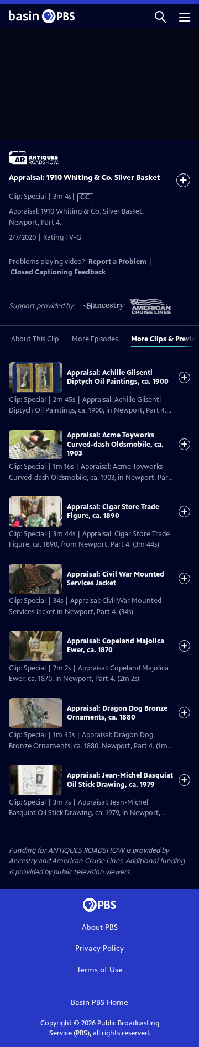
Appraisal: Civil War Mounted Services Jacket (115, 579)
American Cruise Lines (87, 860)
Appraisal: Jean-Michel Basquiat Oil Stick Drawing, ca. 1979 (120, 780)
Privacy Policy (99, 948)
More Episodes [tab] (95, 339)
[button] (160, 16)
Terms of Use (100, 970)
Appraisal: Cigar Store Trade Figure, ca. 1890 (113, 511)
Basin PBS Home (99, 1002)
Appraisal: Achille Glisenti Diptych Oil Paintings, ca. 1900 (118, 377)
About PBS (100, 927)
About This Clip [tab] (35, 339)
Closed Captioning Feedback (58, 272)
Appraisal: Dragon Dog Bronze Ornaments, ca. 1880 (117, 713)
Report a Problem (117, 261)
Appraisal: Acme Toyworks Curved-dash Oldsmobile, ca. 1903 (115, 444)
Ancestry (22, 860)
